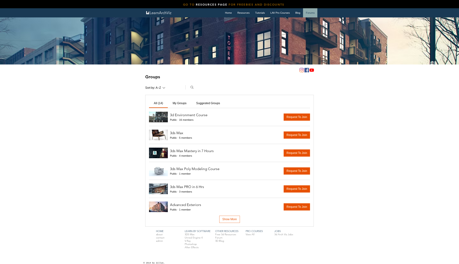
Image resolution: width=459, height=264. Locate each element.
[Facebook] (306, 70)
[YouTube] (311, 70)
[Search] (192, 87)
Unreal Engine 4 (194, 237)
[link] (158, 103)
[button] (260, 12)
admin (159, 240)
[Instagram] (301, 70)
